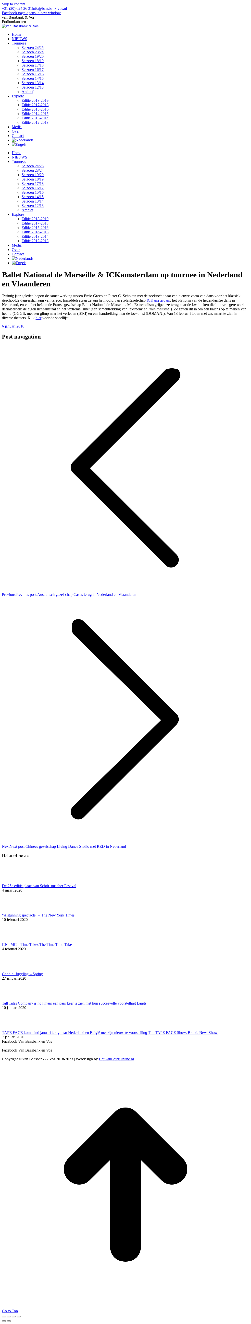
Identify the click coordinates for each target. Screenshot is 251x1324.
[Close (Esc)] (4, 1316)
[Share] (9, 1316)
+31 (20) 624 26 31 (17, 8)
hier (38, 318)
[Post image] (15, 881)
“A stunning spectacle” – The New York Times (38, 915)
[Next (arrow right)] (9, 1321)
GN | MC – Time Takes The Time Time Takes (37, 944)
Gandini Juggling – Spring (22, 974)
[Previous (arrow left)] (4, 1321)
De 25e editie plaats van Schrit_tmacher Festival (39, 886)
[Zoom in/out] (19, 1316)
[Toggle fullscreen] (14, 1316)
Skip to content (13, 4)
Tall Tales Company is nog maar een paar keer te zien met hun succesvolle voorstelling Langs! (75, 1003)
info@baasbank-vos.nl (49, 8)
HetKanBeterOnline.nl (116, 1059)
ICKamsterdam (158, 300)
